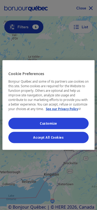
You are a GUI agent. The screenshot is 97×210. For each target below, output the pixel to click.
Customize (48, 123)
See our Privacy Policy (64, 109)
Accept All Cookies (48, 137)
